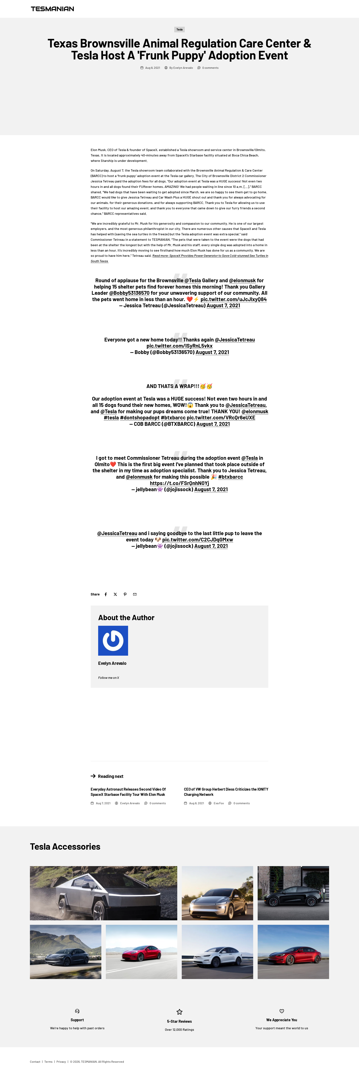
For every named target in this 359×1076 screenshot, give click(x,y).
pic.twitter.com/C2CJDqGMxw (197, 539)
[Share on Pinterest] (125, 594)
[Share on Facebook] (105, 594)
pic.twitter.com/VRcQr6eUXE (221, 417)
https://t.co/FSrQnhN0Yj (179, 483)
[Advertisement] (179, 107)
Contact (35, 1061)
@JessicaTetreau (235, 339)
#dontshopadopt (140, 417)
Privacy (61, 1061)
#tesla (111, 417)
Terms (48, 1061)
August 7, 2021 (223, 305)
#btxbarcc (173, 417)
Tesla (179, 29)
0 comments (210, 67)
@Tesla (193, 280)
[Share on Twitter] (115, 594)
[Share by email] (135, 594)
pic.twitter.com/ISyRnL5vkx (180, 345)
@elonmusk (242, 280)
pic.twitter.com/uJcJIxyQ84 (234, 299)
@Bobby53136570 (129, 293)
